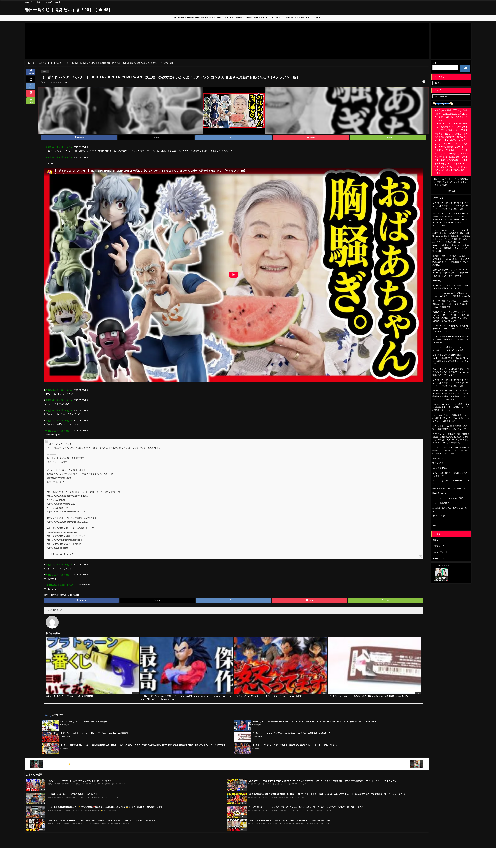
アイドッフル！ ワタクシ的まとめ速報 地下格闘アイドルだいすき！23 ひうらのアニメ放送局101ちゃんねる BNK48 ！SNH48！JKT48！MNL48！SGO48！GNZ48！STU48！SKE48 (450, 219)
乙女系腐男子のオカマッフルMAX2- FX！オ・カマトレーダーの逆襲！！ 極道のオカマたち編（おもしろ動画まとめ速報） (450, 273)
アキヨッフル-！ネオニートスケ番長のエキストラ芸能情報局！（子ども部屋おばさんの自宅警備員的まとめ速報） (450, 407)
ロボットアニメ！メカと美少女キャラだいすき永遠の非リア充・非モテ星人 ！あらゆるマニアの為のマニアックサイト (450, 328)
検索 (434, 63)
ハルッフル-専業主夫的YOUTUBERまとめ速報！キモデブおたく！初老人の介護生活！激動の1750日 (450, 339)
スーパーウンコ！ (439, 281)
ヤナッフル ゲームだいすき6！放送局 (447, 498)
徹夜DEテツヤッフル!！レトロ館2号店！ (448, 488)
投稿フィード (438, 546)
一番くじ (45, 71)
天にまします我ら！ (440, 468)
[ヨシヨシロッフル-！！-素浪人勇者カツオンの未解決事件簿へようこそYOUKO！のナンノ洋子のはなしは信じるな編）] (451, 418)
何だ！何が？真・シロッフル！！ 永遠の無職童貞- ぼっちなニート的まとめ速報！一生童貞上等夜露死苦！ (450, 304)
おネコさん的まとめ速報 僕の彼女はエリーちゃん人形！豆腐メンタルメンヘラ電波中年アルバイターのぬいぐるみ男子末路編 (450, 206)
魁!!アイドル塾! (438, 516)
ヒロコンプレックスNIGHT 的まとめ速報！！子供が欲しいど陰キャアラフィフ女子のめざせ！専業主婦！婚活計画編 (450, 450)
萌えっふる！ (437, 463)
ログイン (436, 540)
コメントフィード (440, 552)
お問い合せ (451, 191)
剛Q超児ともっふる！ (441, 493)
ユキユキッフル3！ (440, 458)
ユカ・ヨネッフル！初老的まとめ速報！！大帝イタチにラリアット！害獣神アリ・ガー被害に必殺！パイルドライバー (450, 372)
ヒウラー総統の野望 (440, 503)
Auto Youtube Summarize (67, 595)
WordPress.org (439, 558)
